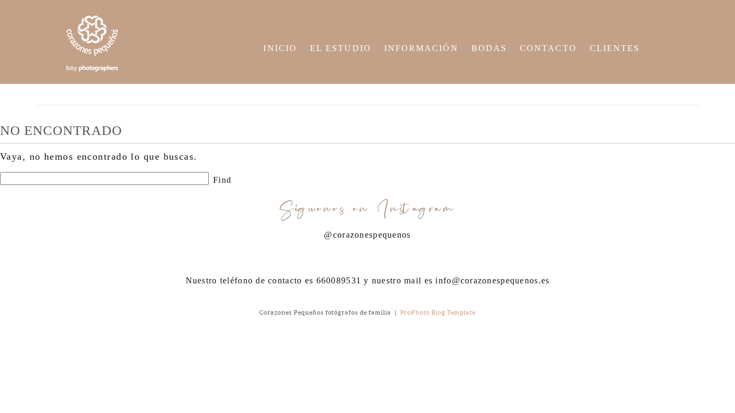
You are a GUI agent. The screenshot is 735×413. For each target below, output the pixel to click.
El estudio (340, 48)
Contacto (548, 48)
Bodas (489, 48)
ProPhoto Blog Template (438, 312)
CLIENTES (615, 48)
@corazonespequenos (367, 234)
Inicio (279, 48)
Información (421, 48)
